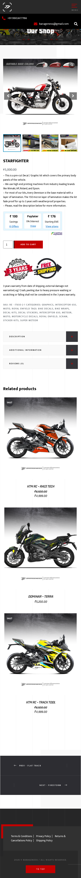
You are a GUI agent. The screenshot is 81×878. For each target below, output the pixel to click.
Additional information (25, 350)
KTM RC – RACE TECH (40, 486)
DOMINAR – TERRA (40, 596)
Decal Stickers (28, 312)
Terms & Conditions (21, 836)
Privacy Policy (43, 836)
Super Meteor (29, 320)
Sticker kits (11, 320)
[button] (76, 24)
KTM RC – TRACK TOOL (40, 702)
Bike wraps (62, 309)
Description (17, 336)
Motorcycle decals (25, 316)
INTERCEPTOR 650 (49, 312)
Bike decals (45, 309)
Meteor (67, 312)
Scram (63, 316)
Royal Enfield (21, 309)
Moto (6, 309)
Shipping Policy (44, 840)
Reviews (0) (16, 363)
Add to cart (28, 244)
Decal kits (10, 312)
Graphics (47, 305)
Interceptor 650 (65, 305)
